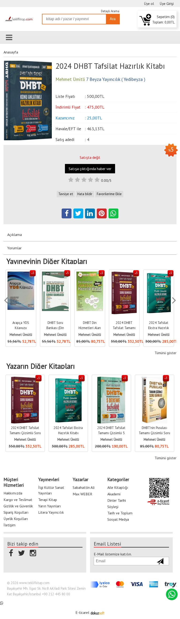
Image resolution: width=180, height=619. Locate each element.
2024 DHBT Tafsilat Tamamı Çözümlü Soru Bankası (25, 432)
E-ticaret (82, 612)
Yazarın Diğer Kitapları (41, 366)
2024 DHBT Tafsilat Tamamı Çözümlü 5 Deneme (111, 432)
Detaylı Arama (110, 11)
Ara (113, 19)
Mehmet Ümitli (124, 334)
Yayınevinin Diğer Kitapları (47, 261)
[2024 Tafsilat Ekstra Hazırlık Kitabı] (158, 274)
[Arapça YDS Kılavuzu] (21, 274)
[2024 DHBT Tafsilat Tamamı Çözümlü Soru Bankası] (124, 274)
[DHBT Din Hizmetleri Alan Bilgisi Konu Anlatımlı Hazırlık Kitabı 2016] (89, 274)
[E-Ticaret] (97, 612)
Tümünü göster (165, 353)
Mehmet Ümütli (21, 334)
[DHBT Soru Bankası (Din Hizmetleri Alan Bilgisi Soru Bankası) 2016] (55, 274)
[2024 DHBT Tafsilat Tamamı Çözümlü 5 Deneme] (111, 379)
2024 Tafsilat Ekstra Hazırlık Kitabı (158, 327)
